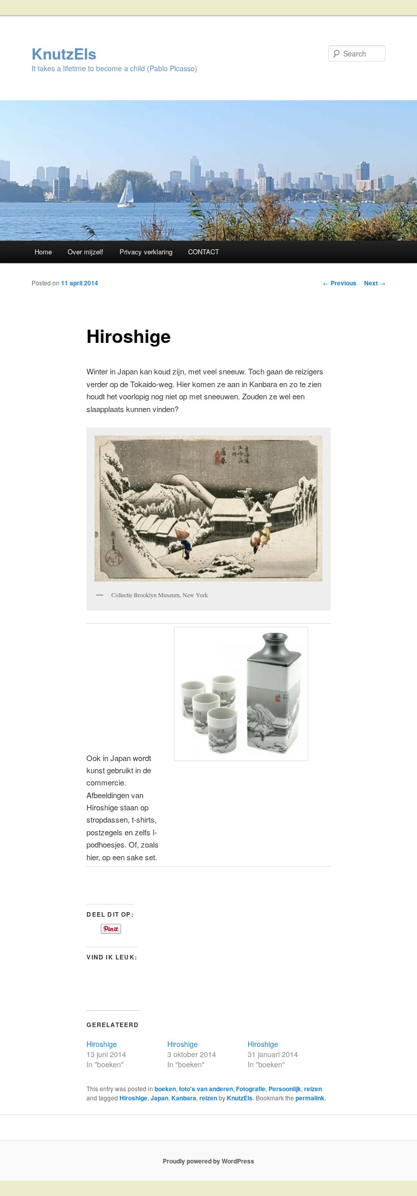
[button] (208, 508)
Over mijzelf (85, 251)
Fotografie (250, 1088)
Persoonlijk (285, 1088)
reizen (313, 1088)
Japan (159, 1097)
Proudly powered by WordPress (208, 1160)
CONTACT (203, 251)
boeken (165, 1088)
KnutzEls (64, 53)
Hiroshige (101, 1044)
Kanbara (183, 1097)
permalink (309, 1097)
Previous (339, 282)
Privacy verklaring (146, 251)
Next (374, 282)
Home (43, 251)
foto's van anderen (206, 1088)
